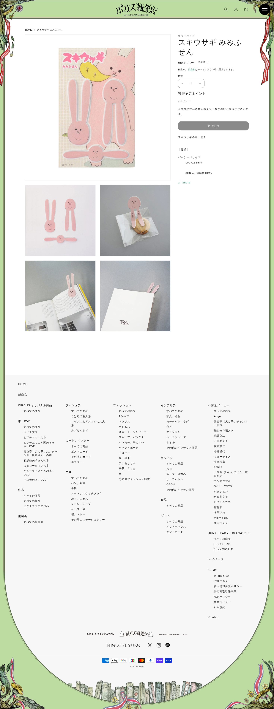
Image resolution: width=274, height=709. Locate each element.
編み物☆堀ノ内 (224, 430)
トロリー (124, 452)
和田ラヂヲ (221, 522)
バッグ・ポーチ (128, 447)
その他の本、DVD (35, 479)
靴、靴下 (124, 458)
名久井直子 (221, 496)
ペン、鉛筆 (78, 483)
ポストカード (79, 451)
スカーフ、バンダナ (131, 437)
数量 (180, 76)
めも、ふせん (79, 498)
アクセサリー (127, 463)
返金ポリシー (222, 601)
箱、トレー (78, 514)
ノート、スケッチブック (86, 493)
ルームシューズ (176, 437)
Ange (217, 416)
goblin (218, 466)
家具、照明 (173, 416)
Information (222, 575)
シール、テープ (81, 503)
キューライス (222, 456)
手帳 (74, 488)
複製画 (22, 516)
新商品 (22, 394)
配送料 (191, 69)
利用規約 (219, 607)
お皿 (169, 468)
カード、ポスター (78, 440)
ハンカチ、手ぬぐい (131, 442)
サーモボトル (174, 479)
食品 (164, 499)
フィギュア (73, 405)
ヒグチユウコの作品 (36, 506)
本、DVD (24, 421)
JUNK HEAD (222, 544)
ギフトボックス (176, 526)
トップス (124, 421)
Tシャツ (124, 416)
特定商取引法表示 (225, 591)
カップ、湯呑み (176, 473)
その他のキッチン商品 (180, 489)
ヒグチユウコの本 (35, 437)
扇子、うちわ (127, 468)
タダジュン (221, 491)
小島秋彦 (219, 461)
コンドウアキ (222, 481)
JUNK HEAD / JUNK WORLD (229, 533)
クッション (173, 431)
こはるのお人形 (81, 416)
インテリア (168, 405)
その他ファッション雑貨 (134, 479)
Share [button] (186, 182)
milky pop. (221, 517)
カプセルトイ (79, 430)
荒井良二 (219, 435)
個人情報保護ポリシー (228, 586)
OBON (170, 484)
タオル (170, 442)
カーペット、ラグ (177, 421)
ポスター (76, 462)
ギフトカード (174, 531)
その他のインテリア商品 (181, 447)
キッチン (167, 457)
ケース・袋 (78, 509)
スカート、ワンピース (133, 431)
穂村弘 (218, 507)
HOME (22, 384)
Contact (213, 617)
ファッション (122, 405)
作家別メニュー (218, 405)
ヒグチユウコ (222, 502)
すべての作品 (32, 500)
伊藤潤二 (219, 446)
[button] (226, 9)
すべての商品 (32, 411)
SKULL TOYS (223, 486)
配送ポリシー (222, 596)
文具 (69, 472)
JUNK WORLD (223, 549)
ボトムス (124, 426)
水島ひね (219, 512)
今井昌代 (219, 451)
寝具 (169, 426)
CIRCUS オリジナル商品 (35, 405)
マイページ (215, 559)
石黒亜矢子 (221, 440)
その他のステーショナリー (88, 519)
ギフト (165, 515)
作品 (21, 489)
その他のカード (81, 456)
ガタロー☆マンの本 (36, 465)
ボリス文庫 (31, 432)
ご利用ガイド (222, 581)
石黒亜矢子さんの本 (36, 460)
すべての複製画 (33, 521)
